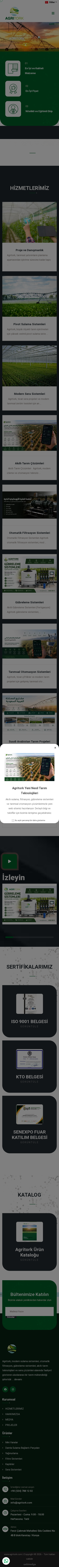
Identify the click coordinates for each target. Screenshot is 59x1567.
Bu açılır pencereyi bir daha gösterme (30, 820)
